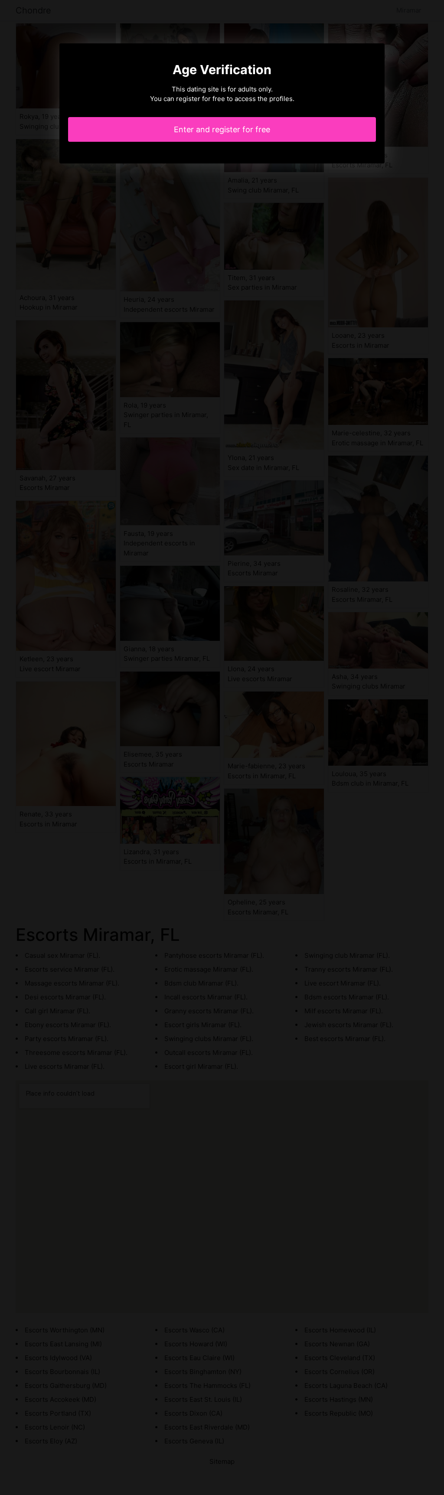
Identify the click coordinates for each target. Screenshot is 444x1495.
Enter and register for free (222, 129)
